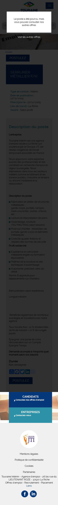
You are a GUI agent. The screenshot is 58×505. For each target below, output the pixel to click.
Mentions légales (29, 453)
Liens (29, 485)
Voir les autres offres (29, 37)
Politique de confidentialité (29, 459)
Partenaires (29, 472)
